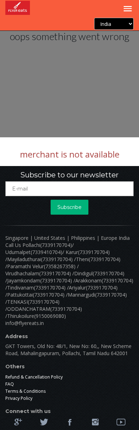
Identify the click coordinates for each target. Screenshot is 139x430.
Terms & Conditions (25, 391)
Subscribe (69, 207)
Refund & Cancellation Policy (34, 377)
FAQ (9, 384)
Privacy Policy (18, 398)
